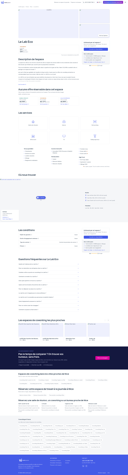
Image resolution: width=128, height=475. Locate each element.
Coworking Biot (23, 383)
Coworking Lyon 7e (24, 443)
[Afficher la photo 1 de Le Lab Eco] (48, 23)
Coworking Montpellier (25, 433)
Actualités (67, 460)
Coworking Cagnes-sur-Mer (58, 380)
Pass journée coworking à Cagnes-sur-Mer (75, 410)
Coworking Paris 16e (61, 433)
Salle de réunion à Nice (25, 395)
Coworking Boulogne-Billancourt (53, 440)
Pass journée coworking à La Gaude (50, 410)
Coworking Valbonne (66, 383)
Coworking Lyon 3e (100, 433)
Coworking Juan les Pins (36, 383)
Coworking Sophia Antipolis (51, 383)
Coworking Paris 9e (47, 425)
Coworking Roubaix (24, 450)
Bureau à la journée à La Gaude (49, 408)
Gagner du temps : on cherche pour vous (94, 62)
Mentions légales (102, 473)
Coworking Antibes (102, 380)
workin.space (21, 6)
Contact (67, 463)
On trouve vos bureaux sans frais (113, 2)
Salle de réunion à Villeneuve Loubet (97, 406)
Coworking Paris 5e (24, 447)
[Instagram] (86, 466)
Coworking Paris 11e (64, 429)
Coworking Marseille (38, 429)
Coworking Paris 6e (95, 447)
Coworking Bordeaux (84, 425)
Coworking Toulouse (77, 429)
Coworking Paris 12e (87, 433)
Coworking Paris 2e (71, 425)
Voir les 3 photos (103, 35)
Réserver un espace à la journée (61, 2)
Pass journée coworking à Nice (56, 395)
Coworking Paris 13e (37, 440)
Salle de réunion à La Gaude (48, 406)
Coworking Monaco (90, 380)
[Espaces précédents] (105, 320)
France (27, 6)
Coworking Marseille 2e (37, 443)
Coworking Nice (37, 433)
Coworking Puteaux (70, 447)
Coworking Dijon (66, 450)
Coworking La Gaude (43, 380)
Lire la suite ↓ (22, 84)
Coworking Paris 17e (50, 429)
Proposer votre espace (55, 465)
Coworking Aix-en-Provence (67, 436)
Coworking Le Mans (83, 447)
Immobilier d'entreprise (55, 463)
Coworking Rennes (48, 433)
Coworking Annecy (54, 450)
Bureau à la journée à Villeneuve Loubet (98, 408)
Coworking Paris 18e (82, 436)
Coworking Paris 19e (95, 443)
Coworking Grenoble (95, 436)
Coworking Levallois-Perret (71, 440)
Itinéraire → (5, 217)
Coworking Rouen (85, 440)
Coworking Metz (47, 447)
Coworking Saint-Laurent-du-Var (27, 380)
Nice (31, 6)
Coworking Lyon (59, 425)
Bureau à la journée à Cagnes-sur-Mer (74, 408)
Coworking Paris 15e (38, 436)
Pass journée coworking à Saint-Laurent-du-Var (28, 410)
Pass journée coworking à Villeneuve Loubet (97, 410)
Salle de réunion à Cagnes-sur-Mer (73, 406)
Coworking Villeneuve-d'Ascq (39, 450)
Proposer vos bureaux (76, 2)
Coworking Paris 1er (74, 433)
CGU (108, 473)
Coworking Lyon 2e (97, 440)
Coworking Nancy (58, 447)
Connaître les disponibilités (95, 49)
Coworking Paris (23, 425)
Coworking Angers (50, 443)
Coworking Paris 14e (24, 436)
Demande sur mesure (55, 460)
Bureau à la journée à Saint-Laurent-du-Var (28, 408)
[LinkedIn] (83, 466)
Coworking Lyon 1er (24, 440)
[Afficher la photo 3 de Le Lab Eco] (94, 31)
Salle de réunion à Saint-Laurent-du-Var (28, 406)
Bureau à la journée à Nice (40, 395)
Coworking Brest (36, 447)
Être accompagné (102, 358)
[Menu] (125, 2)
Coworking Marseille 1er (64, 443)
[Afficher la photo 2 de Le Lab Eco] (94, 16)
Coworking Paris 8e (35, 425)
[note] (31, 234)
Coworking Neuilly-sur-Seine (80, 443)
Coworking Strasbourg (51, 436)
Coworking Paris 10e (24, 429)
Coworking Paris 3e (100, 429)
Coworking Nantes (96, 425)
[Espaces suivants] (108, 320)
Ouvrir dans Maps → (7, 219)
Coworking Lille (88, 429)
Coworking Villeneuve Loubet (75, 380)
